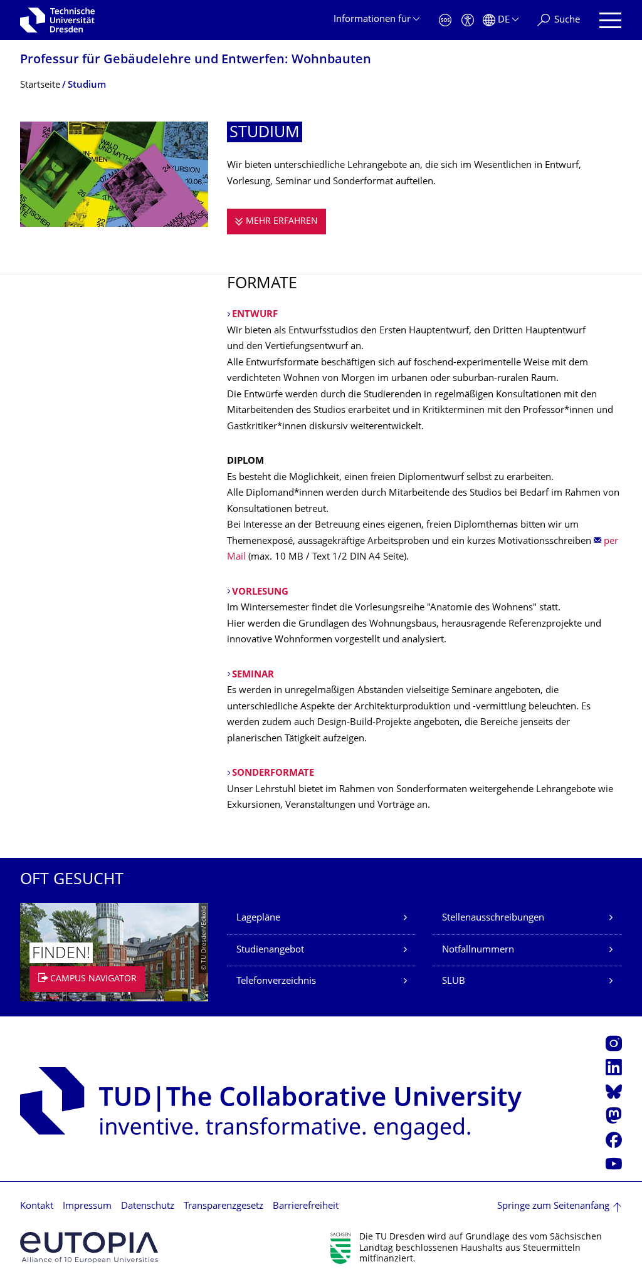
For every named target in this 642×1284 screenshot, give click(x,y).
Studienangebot (270, 950)
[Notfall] (445, 20)
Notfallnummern (478, 950)
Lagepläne (258, 918)
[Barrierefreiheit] (468, 20)
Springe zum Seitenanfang (553, 1206)
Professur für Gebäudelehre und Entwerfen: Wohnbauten (195, 60)
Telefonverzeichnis (276, 981)
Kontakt (36, 1206)
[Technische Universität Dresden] (57, 20)
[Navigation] (610, 20)
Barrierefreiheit (306, 1206)
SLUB (453, 981)
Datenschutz (147, 1206)
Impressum (87, 1206)
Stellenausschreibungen (493, 918)
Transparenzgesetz (223, 1206)
